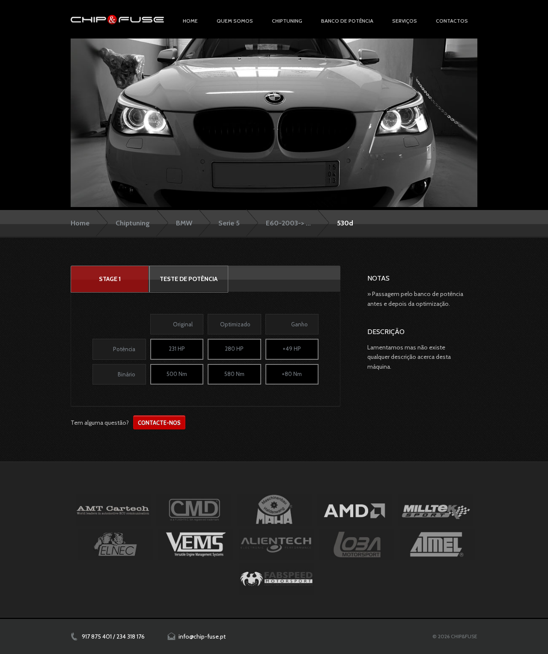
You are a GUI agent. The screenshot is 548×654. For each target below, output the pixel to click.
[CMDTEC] (193, 510)
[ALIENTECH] (276, 544)
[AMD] (354, 510)
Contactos (452, 21)
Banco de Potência (347, 21)
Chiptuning (133, 223)
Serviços (404, 21)
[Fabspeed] (276, 579)
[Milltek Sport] (435, 510)
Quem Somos (235, 21)
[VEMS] (195, 544)
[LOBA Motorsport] (356, 544)
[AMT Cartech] (113, 510)
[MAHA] (274, 510)
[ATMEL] (437, 544)
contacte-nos (159, 422)
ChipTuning (287, 21)
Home (190, 21)
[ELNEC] (115, 544)
